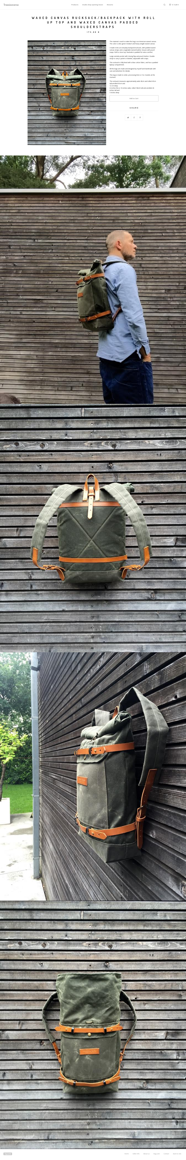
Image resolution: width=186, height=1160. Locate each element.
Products (74, 5)
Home (126, 1154)
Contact (166, 1154)
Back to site (177, 1154)
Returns (110, 5)
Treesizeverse (11, 4)
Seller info (136, 1154)
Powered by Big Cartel (7, 1154)
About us (146, 1154)
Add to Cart (133, 98)
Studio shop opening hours (92, 5)
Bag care (156, 1154)
